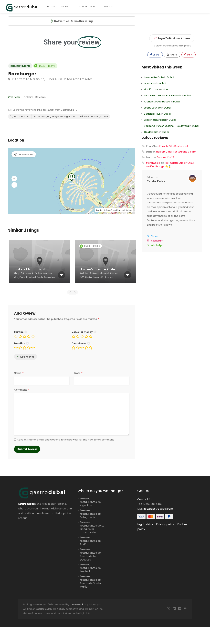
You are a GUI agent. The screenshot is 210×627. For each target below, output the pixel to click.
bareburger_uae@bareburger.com (55, 116)
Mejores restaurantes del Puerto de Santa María (90, 582)
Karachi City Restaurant (173, 146)
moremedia (77, 604)
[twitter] (169, 609)
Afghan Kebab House (157, 101)
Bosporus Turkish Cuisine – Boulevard (166, 126)
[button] (14, 178)
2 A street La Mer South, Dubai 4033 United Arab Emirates (52, 79)
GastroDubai (156, 181)
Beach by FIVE (152, 113)
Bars (12, 65)
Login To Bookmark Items (174, 38)
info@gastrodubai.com (158, 509)
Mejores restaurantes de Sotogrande (90, 514)
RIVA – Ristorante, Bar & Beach (162, 95)
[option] (40, 264)
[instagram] (185, 609)
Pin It (189, 54)
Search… (65, 6)
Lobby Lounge (152, 107)
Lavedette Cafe (154, 77)
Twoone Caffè (165, 157)
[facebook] (180, 609)
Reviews (40, 97)
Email (78, 373)
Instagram (157, 240)
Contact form (146, 499)
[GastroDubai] (22, 7)
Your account (87, 6)
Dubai (170, 77)
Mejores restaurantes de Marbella (90, 568)
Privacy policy (165, 524)
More (107, 6)
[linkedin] (174, 609)
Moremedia (153, 163)
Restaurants (23, 65)
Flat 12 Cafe (151, 89)
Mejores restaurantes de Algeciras (90, 502)
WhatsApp (157, 245)
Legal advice (145, 524)
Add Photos (27, 356)
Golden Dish (151, 132)
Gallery (28, 97)
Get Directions (25, 154)
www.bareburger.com (95, 116)
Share (155, 54)
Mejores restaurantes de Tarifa (90, 541)
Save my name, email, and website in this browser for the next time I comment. (65, 439)
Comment (21, 390)
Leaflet (99, 210)
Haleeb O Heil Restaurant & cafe (176, 151)
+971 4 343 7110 (21, 116)
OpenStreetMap (113, 210)
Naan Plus (150, 83)
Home (51, 6)
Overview (14, 97)
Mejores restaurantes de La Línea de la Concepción (92, 527)
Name (19, 373)
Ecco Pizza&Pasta (155, 119)
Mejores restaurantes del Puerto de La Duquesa (90, 554)
